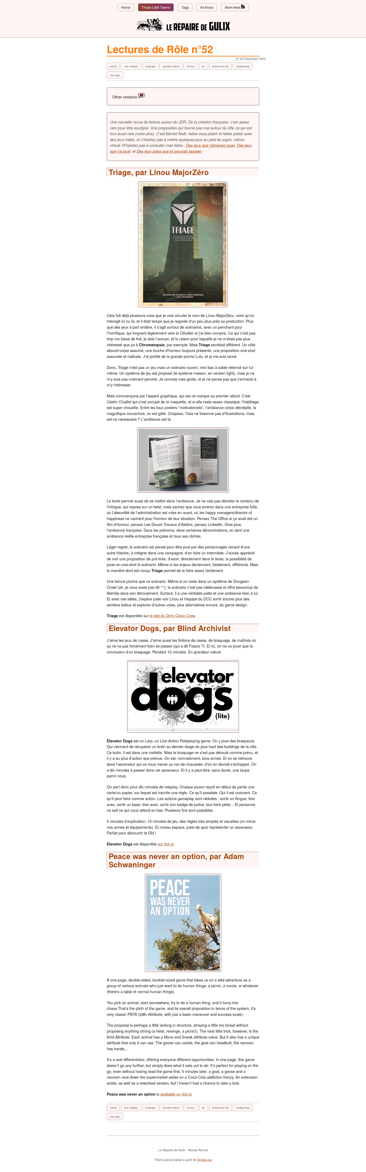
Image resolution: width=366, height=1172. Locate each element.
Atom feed (233, 7)
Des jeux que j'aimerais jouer (210, 145)
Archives (206, 7)
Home (125, 7)
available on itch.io (176, 1094)
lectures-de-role (220, 66)
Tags (185, 7)
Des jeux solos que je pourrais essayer (169, 151)
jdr (203, 66)
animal (113, 66)
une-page (115, 75)
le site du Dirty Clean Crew (172, 615)
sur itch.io (166, 844)
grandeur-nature (171, 66)
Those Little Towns (156, 7)
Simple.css (204, 1159)
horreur (191, 66)
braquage (150, 66)
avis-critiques (131, 66)
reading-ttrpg (242, 66)
